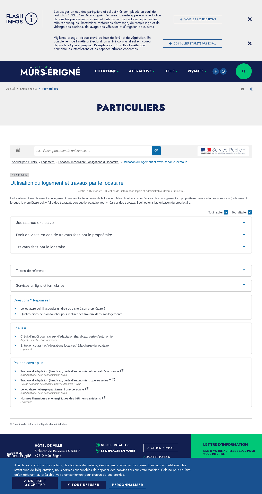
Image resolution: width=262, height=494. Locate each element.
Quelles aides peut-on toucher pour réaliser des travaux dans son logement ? (71, 314)
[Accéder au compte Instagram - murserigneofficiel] (223, 71)
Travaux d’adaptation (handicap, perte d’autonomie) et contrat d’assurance (70, 371)
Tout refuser (84, 485)
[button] (131, 223)
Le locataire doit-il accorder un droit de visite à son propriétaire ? (62, 308)
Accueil (10, 89)
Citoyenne (105, 71)
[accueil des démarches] (18, 150)
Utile (170, 71)
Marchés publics (158, 457)
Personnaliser (127, 485)
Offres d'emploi (162, 448)
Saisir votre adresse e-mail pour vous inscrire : (229, 453)
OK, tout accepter (35, 483)
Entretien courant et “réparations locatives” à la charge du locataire (64, 345)
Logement (48, 162)
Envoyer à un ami (243, 89)
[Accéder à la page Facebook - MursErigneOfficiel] (215, 71)
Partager (251, 89)
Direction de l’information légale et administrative (40, 424)
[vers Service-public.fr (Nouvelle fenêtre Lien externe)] (223, 151)
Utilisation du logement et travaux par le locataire (155, 162)
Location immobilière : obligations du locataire (88, 162)
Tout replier (216, 212)
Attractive (140, 71)
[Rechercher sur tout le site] (244, 71)
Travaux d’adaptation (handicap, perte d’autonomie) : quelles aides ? (66, 380)
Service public (28, 89)
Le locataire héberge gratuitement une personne (52, 389)
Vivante (195, 71)
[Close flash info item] (250, 19)
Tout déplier (240, 212)
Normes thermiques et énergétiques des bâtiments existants (61, 398)
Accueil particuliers (25, 162)
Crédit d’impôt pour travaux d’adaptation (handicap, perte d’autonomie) (67, 336)
